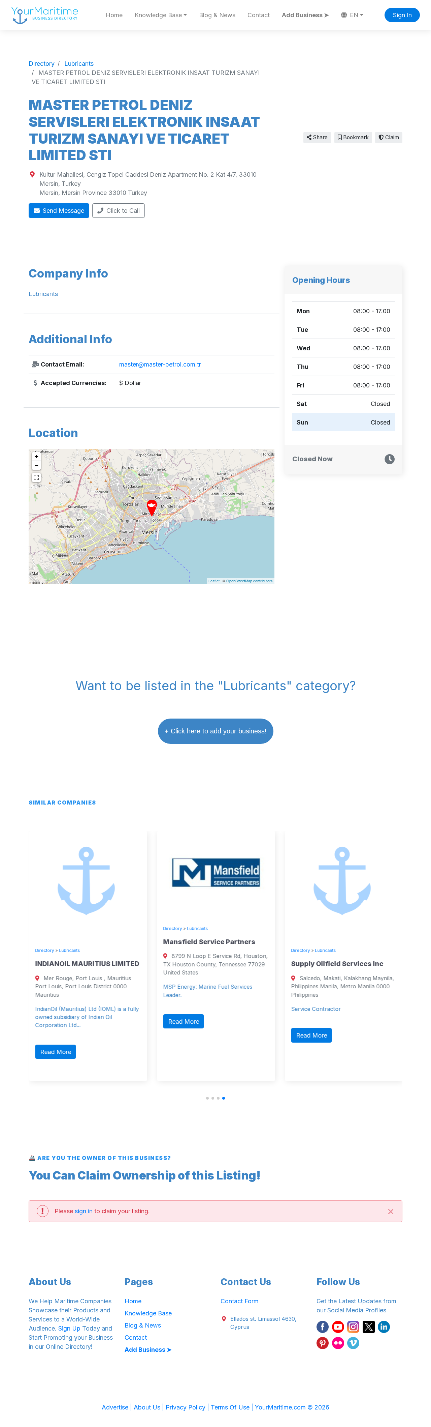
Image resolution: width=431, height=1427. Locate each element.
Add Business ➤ (305, 15)
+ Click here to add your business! (216, 731)
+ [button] (36, 456)
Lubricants (69, 950)
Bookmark (355, 137)
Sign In (402, 15)
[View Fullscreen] (36, 477)
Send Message (62, 210)
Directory (44, 950)
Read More (55, 1051)
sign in (84, 1211)
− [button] (36, 465)
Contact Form (240, 1301)
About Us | (150, 1407)
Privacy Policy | (188, 1407)
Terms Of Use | (233, 1407)
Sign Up (69, 1328)
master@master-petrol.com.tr (160, 364)
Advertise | (118, 1407)
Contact (258, 15)
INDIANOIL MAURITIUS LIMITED (87, 964)
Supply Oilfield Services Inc (337, 964)
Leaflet (214, 580)
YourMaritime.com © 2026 (292, 1407)
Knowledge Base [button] (158, 15)
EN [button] (353, 15)
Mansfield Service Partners (209, 942)
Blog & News (217, 15)
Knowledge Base (148, 1313)
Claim (391, 137)
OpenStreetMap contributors (249, 580)
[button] (207, 1098)
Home (114, 15)
